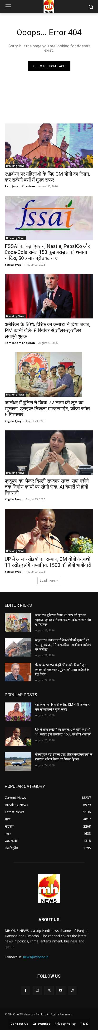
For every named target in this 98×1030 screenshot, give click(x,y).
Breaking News (15, 165)
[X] (49, 990)
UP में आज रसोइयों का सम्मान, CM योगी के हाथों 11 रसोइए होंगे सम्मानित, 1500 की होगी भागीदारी (48, 562)
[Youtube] (60, 990)
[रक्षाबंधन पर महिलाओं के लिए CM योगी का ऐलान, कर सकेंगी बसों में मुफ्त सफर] (49, 145)
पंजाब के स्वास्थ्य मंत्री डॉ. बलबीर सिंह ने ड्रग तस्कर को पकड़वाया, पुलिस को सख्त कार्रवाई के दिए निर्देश (62, 669)
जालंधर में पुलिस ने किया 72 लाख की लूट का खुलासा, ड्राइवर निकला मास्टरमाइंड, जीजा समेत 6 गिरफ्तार (47, 409)
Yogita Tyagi (13, 264)
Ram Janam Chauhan (20, 186)
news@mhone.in (36, 957)
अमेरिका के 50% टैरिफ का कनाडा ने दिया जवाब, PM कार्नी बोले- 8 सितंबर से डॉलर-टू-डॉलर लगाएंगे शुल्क (47, 330)
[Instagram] (37, 990)
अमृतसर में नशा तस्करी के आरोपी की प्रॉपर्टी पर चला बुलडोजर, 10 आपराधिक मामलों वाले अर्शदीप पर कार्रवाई (63, 644)
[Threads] (72, 990)
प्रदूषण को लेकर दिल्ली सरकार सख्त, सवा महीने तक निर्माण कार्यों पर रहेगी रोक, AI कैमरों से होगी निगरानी (47, 487)
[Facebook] (25, 990)
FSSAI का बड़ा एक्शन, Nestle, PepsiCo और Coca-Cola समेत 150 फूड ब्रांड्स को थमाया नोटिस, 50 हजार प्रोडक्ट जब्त (47, 252)
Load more (47, 581)
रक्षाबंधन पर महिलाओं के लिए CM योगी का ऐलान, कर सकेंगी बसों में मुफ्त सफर (47, 177)
